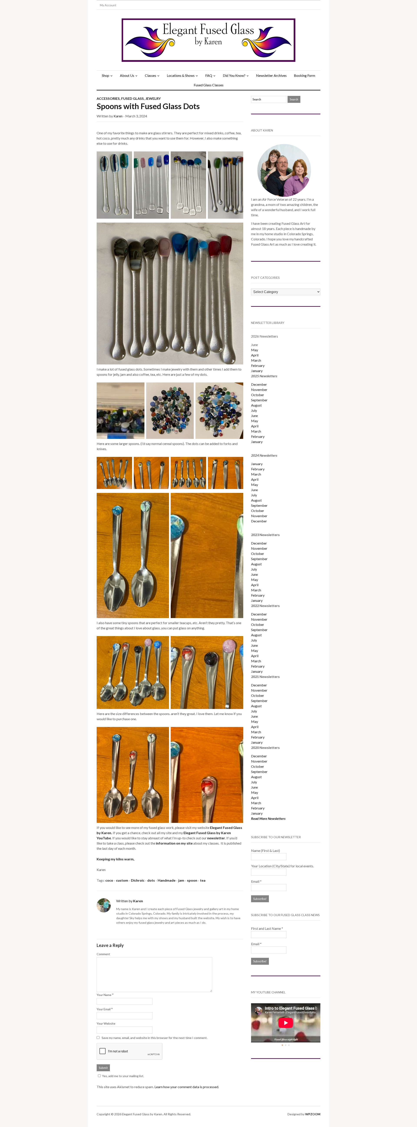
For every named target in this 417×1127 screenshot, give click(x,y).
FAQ (208, 75)
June (254, 415)
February (258, 365)
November (259, 389)
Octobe (257, 624)
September (259, 400)
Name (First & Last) (265, 850)
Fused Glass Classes (208, 85)
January (257, 371)
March (256, 360)
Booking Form (304, 75)
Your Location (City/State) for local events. (282, 866)
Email (256, 881)
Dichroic (137, 880)
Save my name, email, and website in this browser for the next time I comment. (154, 1038)
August (256, 405)
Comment (103, 954)
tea (202, 880)
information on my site (174, 843)
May (254, 350)
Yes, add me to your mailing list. (123, 1076)
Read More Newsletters (268, 818)
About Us (127, 75)
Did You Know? (234, 75)
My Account (108, 5)
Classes (150, 75)
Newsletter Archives (271, 75)
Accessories (108, 98)
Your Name (104, 995)
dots (151, 880)
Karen (118, 116)
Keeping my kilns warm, (115, 859)
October (257, 395)
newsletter (216, 838)
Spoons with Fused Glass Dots (148, 106)
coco (109, 880)
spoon (192, 880)
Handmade (166, 880)
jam (181, 880)
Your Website (106, 1023)
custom (122, 880)
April (254, 355)
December (259, 384)
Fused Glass (132, 98)
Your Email (104, 1009)
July (254, 410)
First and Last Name (267, 928)
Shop (105, 75)
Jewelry (153, 98)
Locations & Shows (181, 75)
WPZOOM (312, 1114)
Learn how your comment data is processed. (186, 1087)
